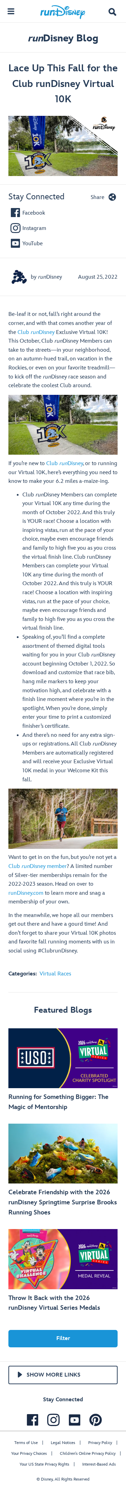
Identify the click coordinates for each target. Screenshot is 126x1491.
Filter (63, 1338)
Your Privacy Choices (29, 1453)
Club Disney (36, 332)
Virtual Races (55, 974)
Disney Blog (63, 38)
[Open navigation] (11, 11)
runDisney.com (25, 893)
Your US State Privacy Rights (44, 1464)
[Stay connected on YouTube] (72, 1420)
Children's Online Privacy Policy (87, 1453)
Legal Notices (63, 1442)
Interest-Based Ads (99, 1464)
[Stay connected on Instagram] (51, 1420)
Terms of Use (26, 1442)
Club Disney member (37, 866)
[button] (112, 12)
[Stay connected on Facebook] (30, 1420)
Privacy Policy (100, 1442)
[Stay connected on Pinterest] (93, 1420)
